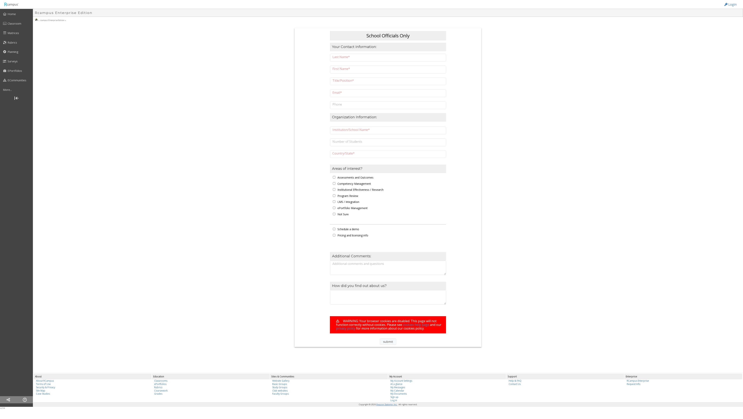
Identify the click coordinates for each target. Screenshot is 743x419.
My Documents (398, 393)
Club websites (280, 390)
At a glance (396, 384)
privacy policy (345, 328)
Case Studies (43, 393)
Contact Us (515, 384)
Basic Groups (279, 384)
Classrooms (160, 380)
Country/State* (343, 153)
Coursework (161, 390)
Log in (393, 400)
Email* (337, 92)
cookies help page (416, 325)
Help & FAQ (515, 380)
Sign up (394, 397)
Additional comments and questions (358, 264)
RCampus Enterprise (638, 380)
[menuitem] (16, 14)
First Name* (341, 69)
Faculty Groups (280, 393)
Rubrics (158, 387)
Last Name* (341, 57)
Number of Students (347, 141)
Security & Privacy (45, 387)
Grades (158, 393)
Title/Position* (343, 80)
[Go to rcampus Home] (11, 4)
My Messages (397, 387)
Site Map (40, 390)
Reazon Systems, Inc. (386, 404)
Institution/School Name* (351, 130)
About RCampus (45, 380)
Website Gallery (280, 380)
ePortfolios (160, 384)
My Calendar (397, 390)
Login (732, 4)
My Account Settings (401, 380)
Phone (337, 104)
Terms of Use (43, 384)
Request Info (633, 384)
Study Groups (279, 387)
